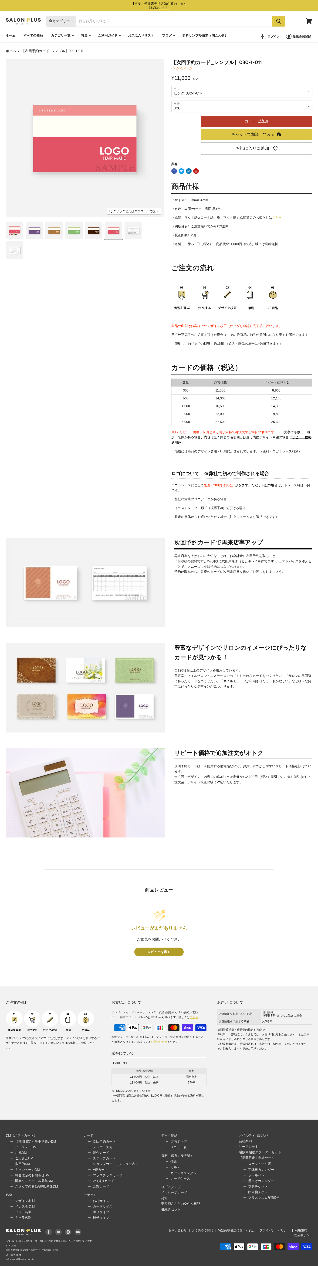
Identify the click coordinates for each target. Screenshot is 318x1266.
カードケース (180, 1178)
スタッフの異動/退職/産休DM (36, 1186)
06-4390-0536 (13, 1254)
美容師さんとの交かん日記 (180, 1203)
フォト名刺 (23, 1212)
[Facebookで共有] (174, 171)
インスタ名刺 (25, 1206)
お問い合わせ (159, 1041)
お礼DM (21, 1153)
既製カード (101, 1186)
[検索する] (278, 21)
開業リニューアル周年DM (34, 1181)
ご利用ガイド (108, 35)
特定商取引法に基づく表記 (236, 1230)
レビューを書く (159, 952)
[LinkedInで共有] (189, 171)
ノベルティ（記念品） (255, 1135)
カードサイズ (102, 1206)
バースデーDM (26, 1147)
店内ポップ (178, 1141)
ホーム (11, 35)
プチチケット (258, 1186)
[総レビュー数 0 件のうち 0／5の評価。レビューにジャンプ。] (182, 68)
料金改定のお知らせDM (32, 1175)
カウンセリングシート (186, 1173)
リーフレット (248, 1146)
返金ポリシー (303, 1235)
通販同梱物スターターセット (260, 1152)
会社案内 (245, 1141)
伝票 (173, 1161)
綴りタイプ (101, 1212)
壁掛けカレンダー (261, 1181)
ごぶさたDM (24, 1158)
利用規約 (301, 1230)
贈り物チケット (259, 1192)
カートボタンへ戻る (273, 1226)
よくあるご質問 (202, 1230)
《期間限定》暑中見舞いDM (35, 1141)
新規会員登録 (302, 36)
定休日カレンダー (261, 1169)
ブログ (167, 35)
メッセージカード (174, 1192)
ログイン (273, 36)
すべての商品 (33, 35)
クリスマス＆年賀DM (263, 1197)
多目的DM (22, 1164)
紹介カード (101, 1153)
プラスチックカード (107, 1175)
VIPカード (100, 1169)
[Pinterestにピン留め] (196, 171)
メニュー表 (178, 1147)
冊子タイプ (101, 1217)
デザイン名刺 (25, 1201)
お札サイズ (101, 1201)
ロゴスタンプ (171, 1187)
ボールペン (256, 1175)
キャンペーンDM (27, 1169)
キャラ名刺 (23, 1217)
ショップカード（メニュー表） (116, 1164)
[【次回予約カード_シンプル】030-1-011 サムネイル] (14, 230)
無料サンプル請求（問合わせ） (205, 35)
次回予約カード (104, 1141)
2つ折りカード (103, 1181)
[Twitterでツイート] (181, 171)
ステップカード (104, 1158)
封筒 (164, 1198)
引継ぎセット (171, 1209)
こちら (277, 217)
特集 (84, 35)
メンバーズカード (106, 1147)
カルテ (175, 1167)
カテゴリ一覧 (61, 35)
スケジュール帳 (259, 1164)
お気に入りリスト (141, 35)
